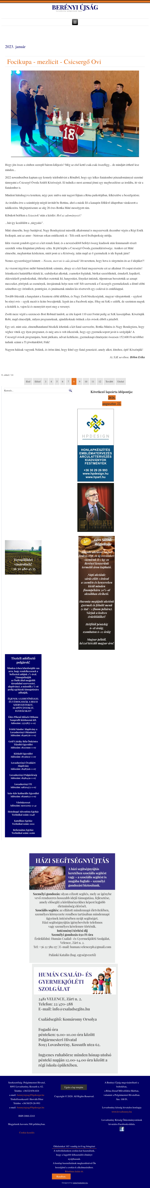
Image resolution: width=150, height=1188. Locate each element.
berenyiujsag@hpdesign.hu (30, 1095)
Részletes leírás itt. (74, 1171)
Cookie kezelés (26, 1132)
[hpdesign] (95, 480)
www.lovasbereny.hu (122, 1111)
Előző (38, 381)
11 (93, 381)
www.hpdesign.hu (80, 1183)
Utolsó (120, 381)
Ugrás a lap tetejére (73, 1087)
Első (28, 381)
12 (100, 381)
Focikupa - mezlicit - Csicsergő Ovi (54, 61)
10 (86, 381)
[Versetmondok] (95, 531)
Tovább (109, 381)
